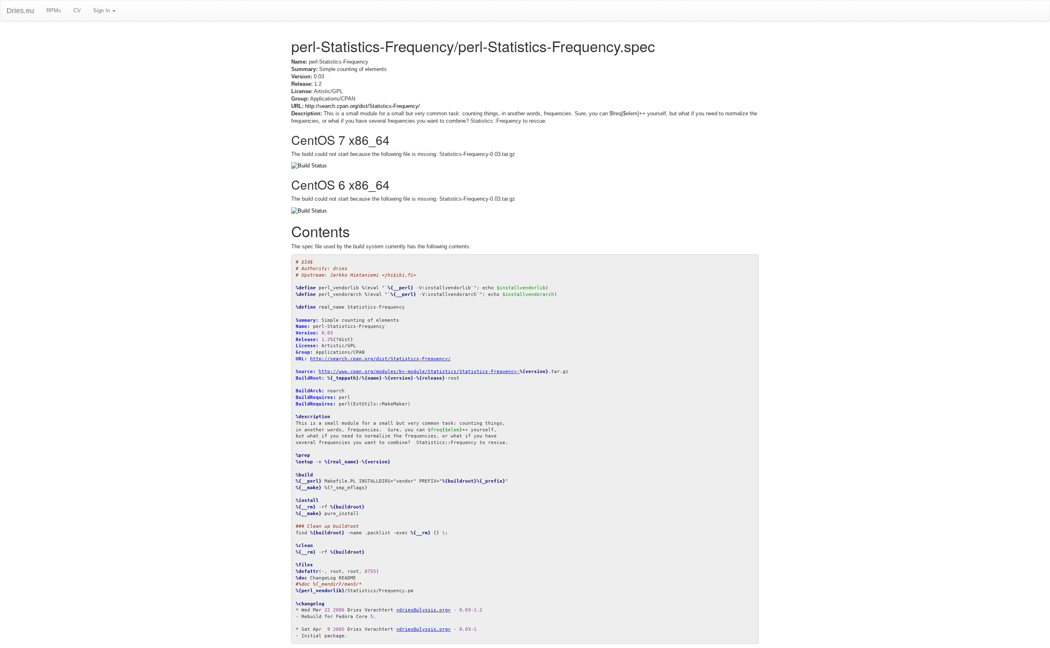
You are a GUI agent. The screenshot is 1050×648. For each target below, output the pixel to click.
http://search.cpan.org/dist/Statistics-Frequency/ (362, 106)
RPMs (53, 10)
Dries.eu (20, 11)
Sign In (102, 10)
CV (77, 10)
